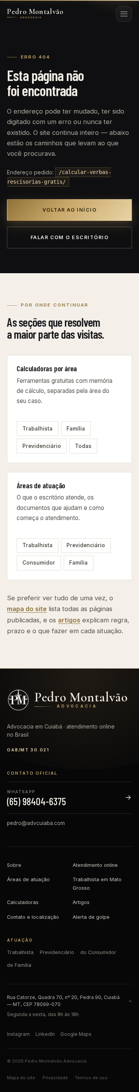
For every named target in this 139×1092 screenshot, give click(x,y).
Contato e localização (33, 917)
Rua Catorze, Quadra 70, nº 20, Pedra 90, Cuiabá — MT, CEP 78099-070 (63, 1000)
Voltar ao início (69, 210)
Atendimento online (95, 865)
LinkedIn (45, 1034)
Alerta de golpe (91, 917)
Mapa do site (21, 1077)
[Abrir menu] (124, 14)
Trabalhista (37, 428)
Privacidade (55, 1077)
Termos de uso (91, 1077)
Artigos (81, 902)
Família (75, 428)
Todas (83, 446)
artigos (69, 620)
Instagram (18, 1034)
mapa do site (27, 609)
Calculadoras (23, 902)
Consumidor (38, 563)
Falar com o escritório (70, 237)
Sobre (14, 865)
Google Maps (76, 1034)
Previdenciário (41, 446)
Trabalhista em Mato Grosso (97, 884)
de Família (19, 965)
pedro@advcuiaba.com (36, 823)
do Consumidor (98, 952)
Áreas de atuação (28, 879)
